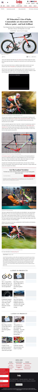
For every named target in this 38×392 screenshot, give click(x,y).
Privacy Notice (31, 178)
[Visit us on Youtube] (34, 1)
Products (18, 17)
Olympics (10, 368)
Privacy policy (31, 379)
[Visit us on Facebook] (33, 1)
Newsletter (34, 56)
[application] (19, 82)
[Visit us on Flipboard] (36, 1)
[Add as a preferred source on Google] (19, 384)
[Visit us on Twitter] (31, 1)
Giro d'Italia (19, 59)
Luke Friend (14, 30)
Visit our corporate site (31, 388)
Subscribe (32, 3)
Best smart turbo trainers (19, 367)
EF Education (12, 66)
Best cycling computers (19, 369)
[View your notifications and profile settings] (8, 2)
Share (4, 56)
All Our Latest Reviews (27, 363)
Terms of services (14, 178)
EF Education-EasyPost (6, 156)
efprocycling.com (15, 251)
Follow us (29, 56)
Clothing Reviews (27, 368)
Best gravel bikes (19, 365)
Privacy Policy (5, 384)
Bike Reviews (27, 365)
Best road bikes (19, 363)
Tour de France (10, 363)
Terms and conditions (23, 379)
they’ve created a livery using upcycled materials (20, 118)
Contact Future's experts (13, 379)
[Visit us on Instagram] (30, 1)
